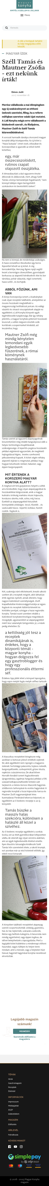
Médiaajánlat (13, 1106)
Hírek (10, 1079)
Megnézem (24, 1031)
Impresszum (13, 1102)
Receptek (12, 1087)
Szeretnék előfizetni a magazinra (24, 1038)
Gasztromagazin (15, 1083)
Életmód (11, 1091)
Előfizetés (12, 1124)
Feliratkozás (13, 1135)
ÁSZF (10, 1110)
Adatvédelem (13, 1114)
